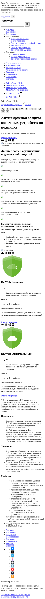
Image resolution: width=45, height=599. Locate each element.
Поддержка (11, 34)
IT (26, 109)
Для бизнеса (11, 32)
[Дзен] (12, 563)
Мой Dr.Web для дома (15, 85)
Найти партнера (18, 41)
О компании (11, 77)
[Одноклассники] (12, 577)
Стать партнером (18, 54)
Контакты (10, 79)
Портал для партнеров (20, 57)
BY (3, 112)
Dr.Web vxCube (12, 93)
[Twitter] (12, 553)
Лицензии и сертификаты (17, 70)
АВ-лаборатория (13, 65)
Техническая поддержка (21, 50)
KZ (35, 109)
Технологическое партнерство (24, 59)
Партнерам (10, 539)
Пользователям (12, 537)
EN (13, 109)
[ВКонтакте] (12, 549)
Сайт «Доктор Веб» (14, 83)
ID (7, 112)
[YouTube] (12, 570)
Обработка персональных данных (15, 594)
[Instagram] (12, 560)
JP (31, 109)
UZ (40, 109)
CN (8, 109)
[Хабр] (12, 567)
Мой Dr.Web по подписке (17, 90)
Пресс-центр (11, 74)
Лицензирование (13, 68)
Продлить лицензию (19, 39)
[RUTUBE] (12, 574)
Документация (17, 45)
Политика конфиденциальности (14, 597)
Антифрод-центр (13, 63)
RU (3, 109)
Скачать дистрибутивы (20, 48)
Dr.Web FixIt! (12, 97)
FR (22, 109)
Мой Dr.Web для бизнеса (16, 88)
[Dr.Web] (7, 21)
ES (17, 109)
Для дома (10, 30)
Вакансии (10, 72)
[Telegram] (12, 556)
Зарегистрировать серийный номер (26, 43)
